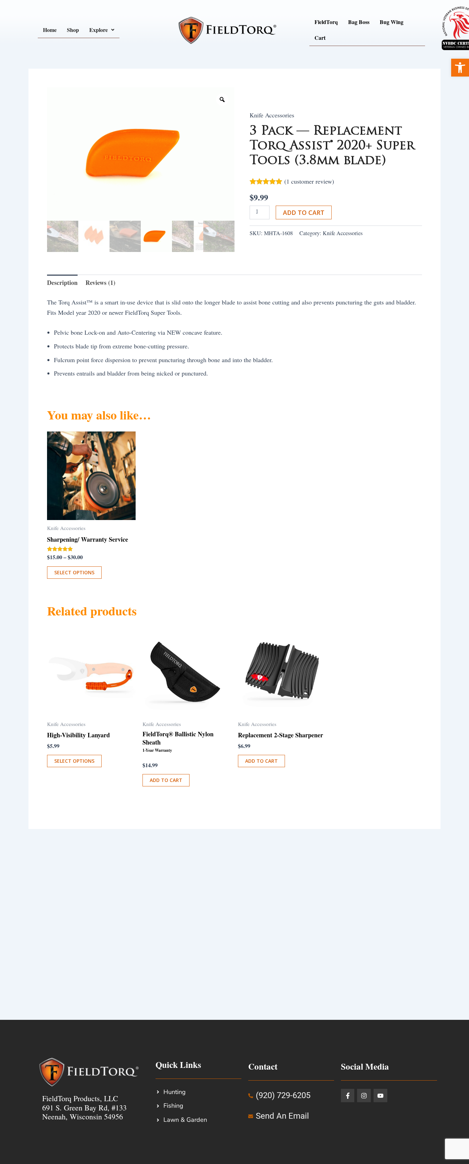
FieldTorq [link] (326, 22)
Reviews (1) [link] (100, 282)
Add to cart (303, 212)
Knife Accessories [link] (272, 115)
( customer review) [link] (309, 181)
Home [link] (50, 30)
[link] (460, 68)
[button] (101, 30)
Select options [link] (74, 572)
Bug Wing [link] (391, 22)
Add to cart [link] (166, 780)
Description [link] (62, 282)
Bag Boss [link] (358, 22)
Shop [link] (73, 30)
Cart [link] (319, 38)
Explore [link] (98, 30)
